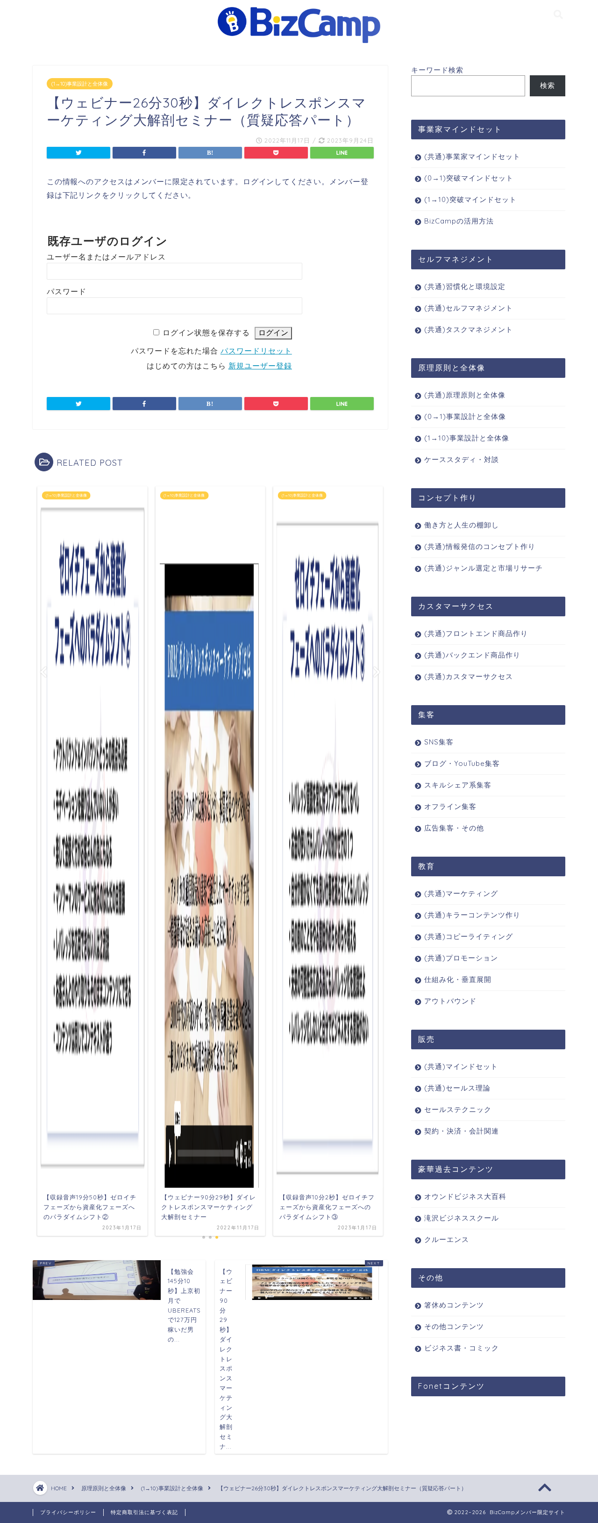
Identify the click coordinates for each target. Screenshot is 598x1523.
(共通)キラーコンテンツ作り (472, 914)
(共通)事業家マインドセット (472, 156)
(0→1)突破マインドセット (468, 177)
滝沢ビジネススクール (461, 1217)
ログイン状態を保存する (206, 333)
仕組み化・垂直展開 (457, 979)
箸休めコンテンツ (454, 1304)
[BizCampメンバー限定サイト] (299, 42)
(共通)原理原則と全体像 (464, 394)
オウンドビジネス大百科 (465, 1196)
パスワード (66, 292)
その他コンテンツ (454, 1326)
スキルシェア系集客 (457, 784)
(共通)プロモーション (461, 957)
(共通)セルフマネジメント (468, 307)
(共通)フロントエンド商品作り (476, 633)
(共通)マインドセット (461, 1066)
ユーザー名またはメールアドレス (106, 257)
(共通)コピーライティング (468, 936)
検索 (547, 85)
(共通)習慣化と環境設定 (464, 286)
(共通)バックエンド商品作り (472, 654)
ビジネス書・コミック (461, 1347)
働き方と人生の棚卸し (461, 524)
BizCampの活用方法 (459, 221)
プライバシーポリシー (68, 1512)
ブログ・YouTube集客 (462, 763)
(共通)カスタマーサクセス (468, 676)
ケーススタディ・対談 (461, 459)
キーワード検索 (437, 69)
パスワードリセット (256, 351)
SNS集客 (439, 741)
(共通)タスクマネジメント (468, 329)
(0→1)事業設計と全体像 (465, 416)
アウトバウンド (450, 1000)
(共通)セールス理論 (457, 1087)
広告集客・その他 (454, 827)
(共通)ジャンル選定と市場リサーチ (483, 567)
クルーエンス (446, 1239)
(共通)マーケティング (461, 893)
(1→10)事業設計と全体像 (79, 83)
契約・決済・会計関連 (461, 1130)
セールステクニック (457, 1109)
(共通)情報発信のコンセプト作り (479, 546)
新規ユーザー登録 (260, 366)
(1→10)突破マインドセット (470, 199)
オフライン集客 (450, 806)
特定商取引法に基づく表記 (144, 1512)
